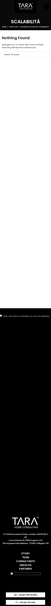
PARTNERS (25, 569)
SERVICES (26, 565)
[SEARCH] (46, 54)
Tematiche (13, 27)
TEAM (25, 557)
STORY (25, 553)
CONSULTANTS (25, 561)
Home (4, 27)
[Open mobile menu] (46, 6)
